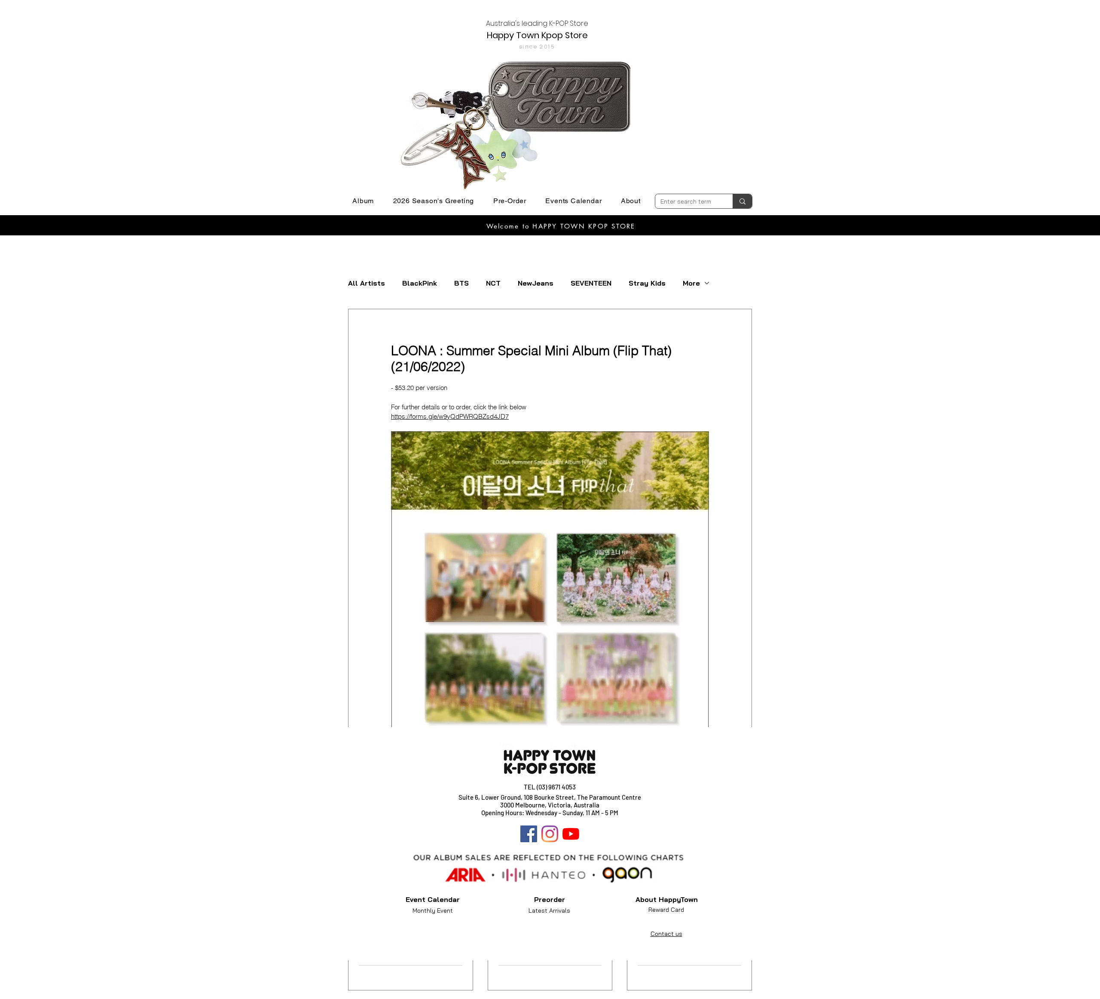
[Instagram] (549, 833)
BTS (461, 283)
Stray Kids (647, 283)
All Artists (366, 283)
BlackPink (419, 283)
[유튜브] (570, 833)
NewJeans (535, 283)
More (691, 283)
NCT (493, 283)
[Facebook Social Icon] (528, 833)
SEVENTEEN (591, 283)
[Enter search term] (742, 201)
